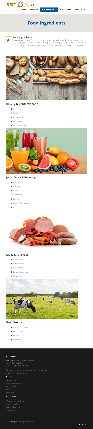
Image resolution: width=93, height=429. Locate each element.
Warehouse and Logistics (15, 401)
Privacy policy (10, 387)
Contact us (10, 393)
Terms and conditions (14, 384)
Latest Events (11, 381)
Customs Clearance (13, 407)
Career (8, 390)
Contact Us (80, 10)
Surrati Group (28, 422)
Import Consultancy (13, 404)
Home (23, 10)
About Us (34, 10)
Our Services (65, 10)
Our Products (48, 10)
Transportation (11, 410)
